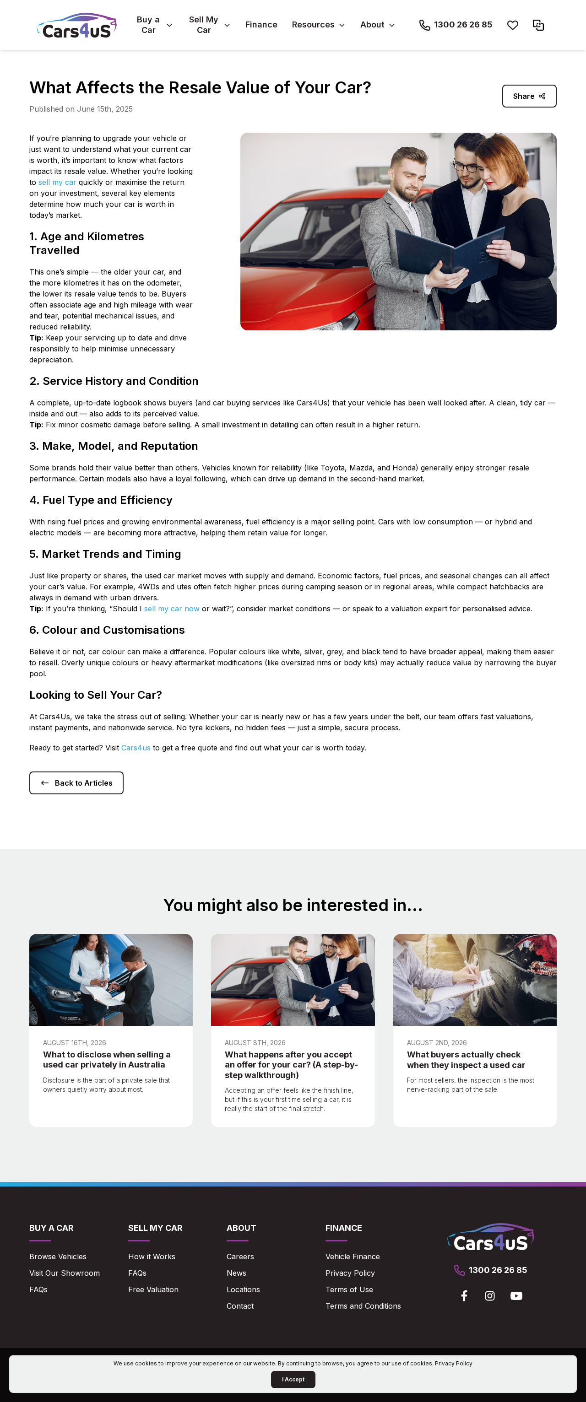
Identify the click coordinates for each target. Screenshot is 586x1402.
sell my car (57, 182)
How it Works (151, 1256)
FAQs (38, 1289)
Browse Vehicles (58, 1256)
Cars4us (136, 747)
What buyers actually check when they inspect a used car (466, 1060)
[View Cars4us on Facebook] (464, 1295)
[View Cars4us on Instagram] (489, 1295)
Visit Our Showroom (64, 1273)
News (236, 1273)
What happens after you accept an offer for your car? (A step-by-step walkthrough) (291, 1065)
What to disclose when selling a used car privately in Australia (107, 1060)
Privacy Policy (350, 1273)
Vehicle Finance (353, 1256)
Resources (313, 24)
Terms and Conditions (363, 1305)
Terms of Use (349, 1289)
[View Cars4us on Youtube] (516, 1295)
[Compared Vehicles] (538, 25)
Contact (240, 1305)
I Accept (293, 1379)
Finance (261, 24)
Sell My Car (203, 25)
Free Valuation (153, 1289)
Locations (243, 1289)
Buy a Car (148, 25)
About (372, 24)
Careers (240, 1256)
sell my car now (172, 608)
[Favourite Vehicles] (513, 25)
